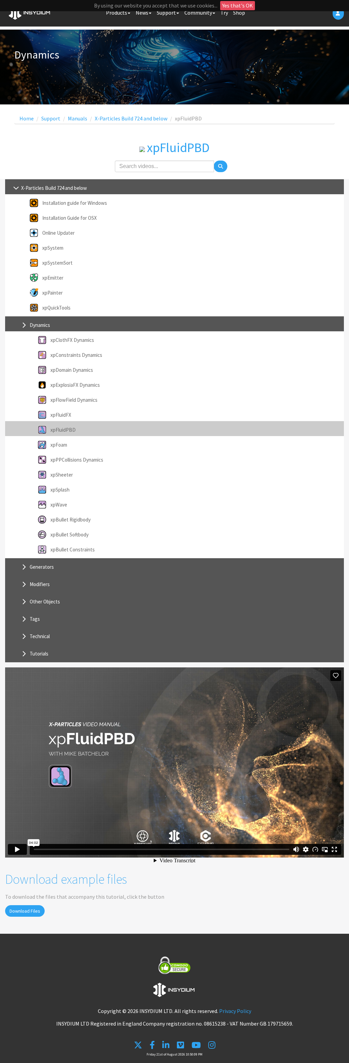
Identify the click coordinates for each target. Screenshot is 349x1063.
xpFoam (58, 445)
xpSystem (52, 248)
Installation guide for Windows (74, 203)
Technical (40, 636)
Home (26, 118)
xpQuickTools (56, 307)
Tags (35, 619)
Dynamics (40, 325)
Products (116, 12)
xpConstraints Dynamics (76, 355)
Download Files (25, 911)
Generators (42, 567)
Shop (239, 12)
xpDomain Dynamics (71, 370)
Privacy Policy (235, 1011)
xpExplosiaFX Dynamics (75, 385)
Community (198, 12)
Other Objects (45, 601)
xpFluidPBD (63, 430)
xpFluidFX (60, 415)
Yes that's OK (237, 5)
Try (224, 12)
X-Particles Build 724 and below (131, 118)
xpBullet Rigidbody (70, 519)
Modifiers (40, 584)
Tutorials (39, 653)
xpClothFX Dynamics (72, 340)
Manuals (77, 118)
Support (166, 12)
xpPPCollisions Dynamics (76, 459)
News (142, 12)
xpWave (58, 504)
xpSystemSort (57, 263)
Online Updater (58, 233)
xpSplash (60, 489)
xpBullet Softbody (69, 534)
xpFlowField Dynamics (73, 400)
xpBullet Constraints (72, 549)
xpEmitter (52, 278)
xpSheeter (61, 474)
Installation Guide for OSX (69, 218)
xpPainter (52, 292)
